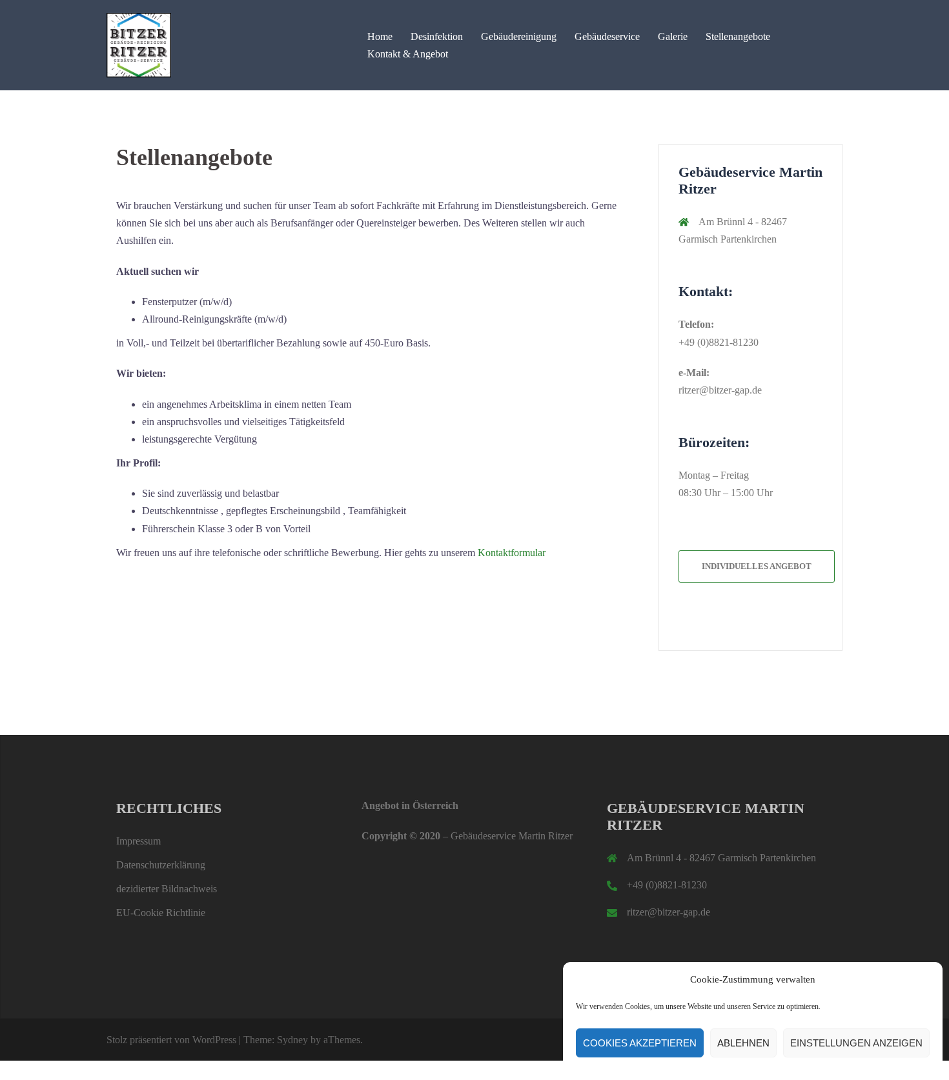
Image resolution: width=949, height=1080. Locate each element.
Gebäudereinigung (518, 36)
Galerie (673, 36)
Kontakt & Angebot (407, 53)
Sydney (292, 1039)
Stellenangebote (738, 36)
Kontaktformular (512, 552)
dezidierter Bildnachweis (166, 888)
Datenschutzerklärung (160, 864)
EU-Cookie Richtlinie (160, 912)
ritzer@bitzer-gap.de (720, 390)
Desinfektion (437, 36)
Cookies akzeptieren (640, 1042)
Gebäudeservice (607, 36)
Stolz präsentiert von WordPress (171, 1039)
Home (380, 36)
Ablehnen (743, 1042)
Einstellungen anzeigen (856, 1042)
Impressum (138, 840)
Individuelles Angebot (756, 566)
